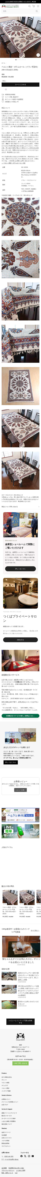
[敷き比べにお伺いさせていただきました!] (9, 1004)
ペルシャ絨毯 (5, 1082)
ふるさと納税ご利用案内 (9, 1121)
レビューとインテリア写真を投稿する (20, 1022)
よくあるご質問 (20, 1170)
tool (16, 1173)
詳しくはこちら (20, 569)
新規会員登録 (5, 1143)
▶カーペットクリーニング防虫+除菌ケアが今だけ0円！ (20, 2)
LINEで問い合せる (20, 1063)
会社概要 (4, 1168)
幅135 (4, 886)
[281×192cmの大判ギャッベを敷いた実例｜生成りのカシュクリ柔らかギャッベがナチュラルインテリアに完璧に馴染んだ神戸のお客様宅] (9, 989)
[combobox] (20, 11)
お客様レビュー (6, 1099)
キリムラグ (5, 1085)
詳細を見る (20, 640)
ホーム (3, 63)
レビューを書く (20, 790)
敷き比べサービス (7, 1116)
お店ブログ (5, 1105)
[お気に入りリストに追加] (6, 89)
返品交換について (7, 1124)
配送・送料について (7, 1173)
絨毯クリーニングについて (9, 1113)
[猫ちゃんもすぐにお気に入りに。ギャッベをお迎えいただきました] (21, 946)
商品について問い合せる (10, 507)
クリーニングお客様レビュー (10, 1102)
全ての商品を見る (7, 1077)
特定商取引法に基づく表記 (16, 1168)
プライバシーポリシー (8, 1170)
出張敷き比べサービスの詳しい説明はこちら (19, 716)
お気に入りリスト (7, 1138)
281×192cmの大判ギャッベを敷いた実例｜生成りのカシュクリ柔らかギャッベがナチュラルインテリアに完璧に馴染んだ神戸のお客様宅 (28, 990)
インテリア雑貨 (6, 1091)
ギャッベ (4, 1080)
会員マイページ (6, 1132)
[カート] (33, 6)
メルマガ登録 (5, 1140)
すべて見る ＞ (35, 930)
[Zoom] (38, 55)
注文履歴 (4, 1135)
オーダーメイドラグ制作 (9, 1118)
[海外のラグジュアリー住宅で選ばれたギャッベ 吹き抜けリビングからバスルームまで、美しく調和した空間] (9, 976)
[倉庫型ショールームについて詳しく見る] (20, 524)
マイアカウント (6, 1146)
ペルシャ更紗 (5, 1088)
